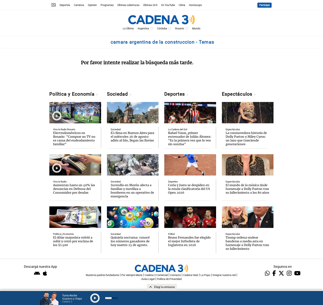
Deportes (65, 5)
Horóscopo (195, 5)
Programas (107, 5)
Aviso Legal (148, 279)
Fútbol (171, 234)
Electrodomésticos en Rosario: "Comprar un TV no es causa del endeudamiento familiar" (74, 138)
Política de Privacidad (169, 279)
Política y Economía (72, 94)
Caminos (79, 5)
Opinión (92, 5)
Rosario (179, 28)
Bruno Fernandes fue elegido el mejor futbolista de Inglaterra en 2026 (189, 241)
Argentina (143, 28)
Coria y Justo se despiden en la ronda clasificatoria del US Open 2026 (189, 188)
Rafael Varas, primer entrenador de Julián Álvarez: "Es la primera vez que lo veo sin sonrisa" (189, 138)
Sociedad (118, 94)
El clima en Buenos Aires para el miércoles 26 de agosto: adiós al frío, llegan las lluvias (132, 136)
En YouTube (168, 5)
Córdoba (162, 28)
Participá (264, 5)
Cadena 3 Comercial (156, 275)
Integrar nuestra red (224, 275)
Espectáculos (238, 94)
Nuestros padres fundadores (102, 275)
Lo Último (128, 28)
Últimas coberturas (128, 5)
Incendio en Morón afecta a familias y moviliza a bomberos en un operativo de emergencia (132, 190)
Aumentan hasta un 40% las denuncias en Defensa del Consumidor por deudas (74, 188)
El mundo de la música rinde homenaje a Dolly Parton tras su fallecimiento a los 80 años (247, 188)
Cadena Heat (190, 275)
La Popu (205, 275)
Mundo (196, 28)
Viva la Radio (60, 181)
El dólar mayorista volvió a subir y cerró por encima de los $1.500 (73, 241)
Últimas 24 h (150, 5)
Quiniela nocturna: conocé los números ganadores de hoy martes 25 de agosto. (130, 241)
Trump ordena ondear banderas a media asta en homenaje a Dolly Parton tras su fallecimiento (247, 243)
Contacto (175, 275)
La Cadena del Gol (177, 129)
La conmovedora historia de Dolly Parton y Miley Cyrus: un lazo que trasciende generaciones (246, 138)
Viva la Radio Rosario (64, 129)
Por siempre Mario (131, 275)
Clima (182, 5)
